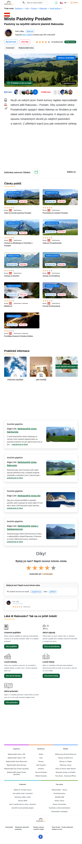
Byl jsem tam (11, 42)
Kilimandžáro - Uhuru (59, 790)
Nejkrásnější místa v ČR (16, 754)
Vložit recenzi (70, 42)
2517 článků (27, 35)
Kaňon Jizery (59, 800)
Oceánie (41, 768)
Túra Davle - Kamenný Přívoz (65, 776)
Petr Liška (15, 601)
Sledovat (30, 31)
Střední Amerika (41, 776)
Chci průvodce (12, 702)
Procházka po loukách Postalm (55, 213)
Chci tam (25, 42)
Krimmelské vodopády (59, 811)
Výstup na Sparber (11, 276)
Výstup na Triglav (65, 761)
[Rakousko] (11, 210)
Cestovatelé (9, 827)
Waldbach (8, 306)
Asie (41, 758)
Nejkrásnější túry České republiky (16, 768)
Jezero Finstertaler (59, 804)
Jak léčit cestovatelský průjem (23, 808)
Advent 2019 (22, 800)
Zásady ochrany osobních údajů (38, 828)
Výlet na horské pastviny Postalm (17, 213)
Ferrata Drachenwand (51, 306)
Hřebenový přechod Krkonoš (65, 754)
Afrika (41, 754)
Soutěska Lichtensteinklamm (59, 808)
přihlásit (53, 592)
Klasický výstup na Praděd (65, 772)
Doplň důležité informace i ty (66, 366)
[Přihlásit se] (36, 172)
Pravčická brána (59, 793)
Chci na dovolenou (52, 646)
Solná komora (17, 210)
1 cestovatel (47, 574)
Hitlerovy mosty (65, 765)
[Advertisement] (44, 147)
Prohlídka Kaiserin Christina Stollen (18, 336)
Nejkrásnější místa (26, 48)
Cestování (10, 48)
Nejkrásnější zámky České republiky (16, 773)
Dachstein (25, 303)
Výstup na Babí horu (65, 758)
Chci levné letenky (13, 676)
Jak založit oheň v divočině (23, 793)
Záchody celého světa (23, 797)
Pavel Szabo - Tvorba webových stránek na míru (62, 828)
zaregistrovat (36, 592)
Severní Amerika (41, 772)
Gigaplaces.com (9, 3)
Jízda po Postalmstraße (52, 243)
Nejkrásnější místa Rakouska (16, 761)
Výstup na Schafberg (51, 276)
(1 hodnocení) (57, 42)
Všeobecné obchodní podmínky (22, 828)
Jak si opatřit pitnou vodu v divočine (22, 804)
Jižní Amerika (41, 765)
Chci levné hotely (51, 676)
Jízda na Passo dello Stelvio (65, 768)
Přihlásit (56, 2)
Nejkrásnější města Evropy (16, 765)
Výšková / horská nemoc (22, 790)
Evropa (6, 210)
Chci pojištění (11, 646)
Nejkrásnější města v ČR (16, 758)
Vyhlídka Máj (59, 797)
